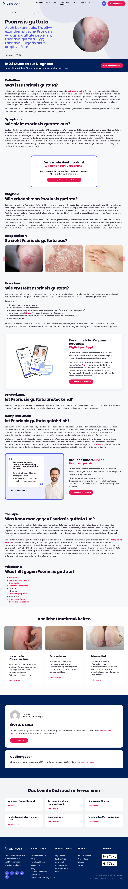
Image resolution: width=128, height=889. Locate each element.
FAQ (55, 2)
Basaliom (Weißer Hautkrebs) (103, 817)
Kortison (9, 542)
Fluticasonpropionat (18, 594)
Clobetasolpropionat (18, 585)
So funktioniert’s (43, 2)
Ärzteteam (65, 2)
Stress (28, 313)
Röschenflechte (58, 656)
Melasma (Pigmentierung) (21, 801)
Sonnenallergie (55, 817)
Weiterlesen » (14, 680)
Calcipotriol (116, 540)
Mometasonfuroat (17, 599)
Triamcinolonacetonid (19, 602)
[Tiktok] (17, 873)
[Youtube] (22, 873)
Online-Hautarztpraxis (87, 461)
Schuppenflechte (76, 91)
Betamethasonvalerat (19, 580)
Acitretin (13, 577)
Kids (75, 2)
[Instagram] (7, 873)
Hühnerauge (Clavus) (99, 801)
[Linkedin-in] (7, 877)
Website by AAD (118, 875)
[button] (5, 258)
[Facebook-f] (12, 873)
